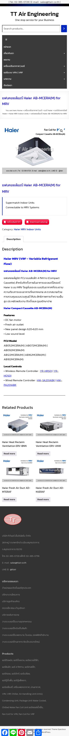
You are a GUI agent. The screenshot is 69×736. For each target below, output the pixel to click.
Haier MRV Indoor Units (19, 113)
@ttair (13, 569)
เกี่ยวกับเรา (9, 53)
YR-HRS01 (46, 371)
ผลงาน (7, 59)
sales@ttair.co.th (18, 562)
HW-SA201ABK (46, 380)
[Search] (64, 28)
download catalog (38, 222)
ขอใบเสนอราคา (14, 222)
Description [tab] (14, 239)
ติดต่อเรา (8, 85)
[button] (61, 131)
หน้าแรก (7, 47)
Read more (9, 453)
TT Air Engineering (34, 13)
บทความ (7, 79)
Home (19, 110)
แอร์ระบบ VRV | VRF (13, 72)
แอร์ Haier (48, 110)
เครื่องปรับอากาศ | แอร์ (14, 66)
